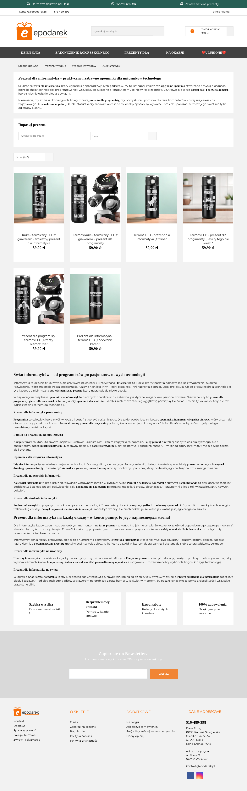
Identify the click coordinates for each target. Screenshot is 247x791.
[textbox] (120, 136)
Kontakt (19, 721)
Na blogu (132, 722)
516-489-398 (61, 11)
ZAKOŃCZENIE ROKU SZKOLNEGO (82, 52)
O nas (74, 722)
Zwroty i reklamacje (27, 739)
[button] (79, 712)
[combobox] (123, 136)
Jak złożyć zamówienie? (142, 726)
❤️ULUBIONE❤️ (213, 52)
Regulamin (77, 731)
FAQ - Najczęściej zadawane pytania (150, 731)
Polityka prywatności (84, 740)
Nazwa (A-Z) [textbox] (22, 157)
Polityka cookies (81, 736)
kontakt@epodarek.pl (33, 11)
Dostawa (19, 726)
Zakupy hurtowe (25, 735)
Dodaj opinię (135, 736)
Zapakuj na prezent (83, 726)
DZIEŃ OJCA (30, 52)
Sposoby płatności (26, 730)
